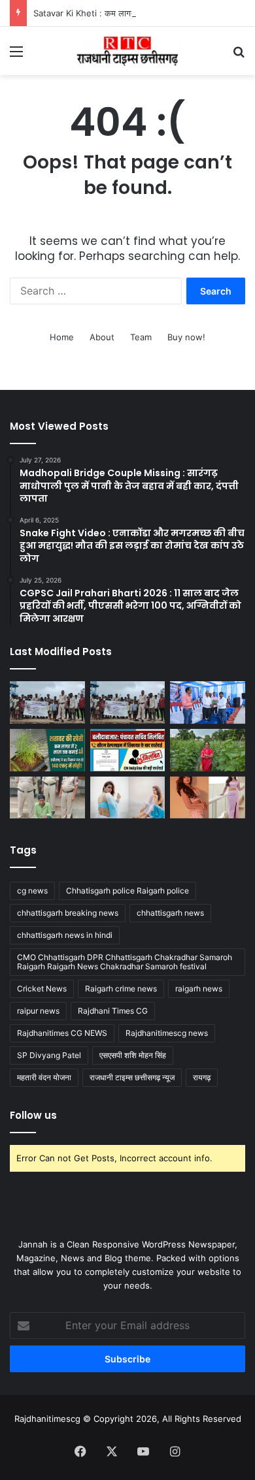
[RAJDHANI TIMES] (127, 51)
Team (141, 337)
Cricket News (42, 988)
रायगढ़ (202, 1077)
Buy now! (186, 337)
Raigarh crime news (121, 988)
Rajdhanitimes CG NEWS (62, 1033)
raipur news (38, 1011)
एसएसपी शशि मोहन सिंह (132, 1055)
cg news (32, 890)
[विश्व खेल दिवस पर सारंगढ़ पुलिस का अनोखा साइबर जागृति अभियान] (127, 702)
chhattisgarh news (170, 913)
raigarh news (198, 988)
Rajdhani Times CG (113, 1011)
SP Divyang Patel (49, 1055)
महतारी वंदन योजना (44, 1077)
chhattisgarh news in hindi (64, 935)
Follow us (33, 1115)
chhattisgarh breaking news (67, 913)
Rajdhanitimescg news (167, 1033)
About (102, 337)
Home (62, 337)
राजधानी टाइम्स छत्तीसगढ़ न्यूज (132, 1077)
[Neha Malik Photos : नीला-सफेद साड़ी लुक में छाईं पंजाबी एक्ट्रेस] (127, 798)
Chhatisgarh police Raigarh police (127, 890)
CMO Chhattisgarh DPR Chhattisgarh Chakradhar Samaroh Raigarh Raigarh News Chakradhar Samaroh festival (124, 961)
